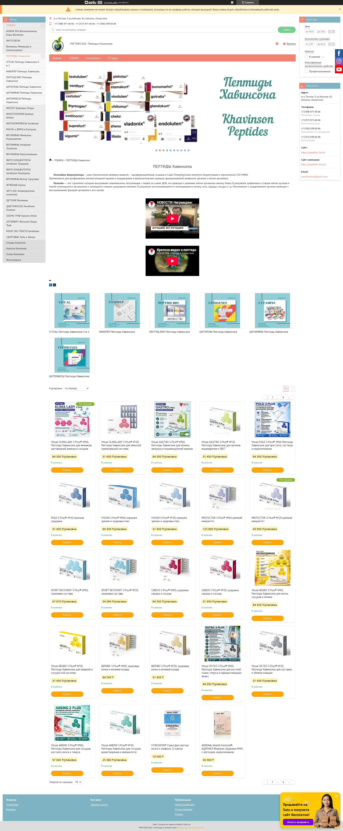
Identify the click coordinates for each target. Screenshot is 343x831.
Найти (287, 29)
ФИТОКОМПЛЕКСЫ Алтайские (22, 123)
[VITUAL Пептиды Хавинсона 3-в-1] (72, 310)
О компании (93, 58)
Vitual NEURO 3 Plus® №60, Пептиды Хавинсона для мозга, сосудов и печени (270, 593)
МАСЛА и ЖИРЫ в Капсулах (21, 129)
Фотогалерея (13, 259)
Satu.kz (187, 824)
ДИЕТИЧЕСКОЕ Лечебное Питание (20, 208)
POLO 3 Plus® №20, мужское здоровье (67, 519)
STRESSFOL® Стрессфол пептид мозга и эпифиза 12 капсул (170, 747)
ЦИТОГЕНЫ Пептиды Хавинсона (23, 86)
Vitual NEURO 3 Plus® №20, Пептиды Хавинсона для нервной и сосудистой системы (72, 669)
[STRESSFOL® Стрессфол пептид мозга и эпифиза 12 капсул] (172, 723)
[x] (54, 285)
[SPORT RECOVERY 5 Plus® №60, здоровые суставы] (72, 568)
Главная (57, 58)
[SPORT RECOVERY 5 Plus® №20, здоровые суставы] (122, 568)
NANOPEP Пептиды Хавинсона (22, 71)
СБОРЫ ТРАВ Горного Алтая (21, 215)
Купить (67, 469)
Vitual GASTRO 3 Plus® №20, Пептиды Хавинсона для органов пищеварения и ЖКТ (221, 445)
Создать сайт (110, 2)
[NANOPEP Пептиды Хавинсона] (122, 310)
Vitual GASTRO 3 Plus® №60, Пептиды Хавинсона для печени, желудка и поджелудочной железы (172, 445)
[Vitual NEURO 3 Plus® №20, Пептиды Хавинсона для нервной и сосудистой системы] (72, 644)
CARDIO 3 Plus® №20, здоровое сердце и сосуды (220, 591)
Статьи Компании (15, 254)
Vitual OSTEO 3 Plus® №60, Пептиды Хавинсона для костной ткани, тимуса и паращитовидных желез (222, 671)
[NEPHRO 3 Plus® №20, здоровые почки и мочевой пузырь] (172, 644)
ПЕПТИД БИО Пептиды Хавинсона (19, 79)
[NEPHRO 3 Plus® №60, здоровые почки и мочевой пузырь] (122, 644)
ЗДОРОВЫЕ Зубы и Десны (20, 237)
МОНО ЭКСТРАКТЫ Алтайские (22, 231)
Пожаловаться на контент (191, 827)
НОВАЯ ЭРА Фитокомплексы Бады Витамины (21, 33)
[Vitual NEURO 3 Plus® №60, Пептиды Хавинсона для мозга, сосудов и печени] (272, 568)
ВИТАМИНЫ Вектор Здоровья (22, 179)
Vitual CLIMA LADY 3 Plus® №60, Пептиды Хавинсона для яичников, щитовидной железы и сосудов (71, 445)
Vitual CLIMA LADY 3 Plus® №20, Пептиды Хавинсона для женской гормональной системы (121, 445)
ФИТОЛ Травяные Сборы (20, 108)
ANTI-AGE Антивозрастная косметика (20, 192)
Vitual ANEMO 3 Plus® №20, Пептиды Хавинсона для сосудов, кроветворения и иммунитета (121, 749)
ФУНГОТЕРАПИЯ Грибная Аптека (19, 115)
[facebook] (50, 285)
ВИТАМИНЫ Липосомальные (21, 154)
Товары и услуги (99, 804)
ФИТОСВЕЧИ (13, 40)
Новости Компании (16, 248)
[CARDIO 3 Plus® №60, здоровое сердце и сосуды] (172, 568)
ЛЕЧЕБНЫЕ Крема (16, 185)
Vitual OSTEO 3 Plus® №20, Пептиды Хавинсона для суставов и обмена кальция (272, 669)
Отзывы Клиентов (15, 242)
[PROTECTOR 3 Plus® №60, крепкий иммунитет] (222, 495)
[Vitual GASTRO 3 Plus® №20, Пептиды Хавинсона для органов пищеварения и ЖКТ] (222, 420)
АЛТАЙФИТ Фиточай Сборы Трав (21, 223)
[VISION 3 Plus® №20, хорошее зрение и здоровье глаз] (172, 495)
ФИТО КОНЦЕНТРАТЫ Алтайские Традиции (18, 161)
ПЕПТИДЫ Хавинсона (18, 56)
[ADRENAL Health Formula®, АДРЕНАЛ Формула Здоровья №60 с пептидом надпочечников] (222, 723)
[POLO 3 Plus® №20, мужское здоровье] (72, 495)
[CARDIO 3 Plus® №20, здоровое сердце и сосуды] (222, 568)
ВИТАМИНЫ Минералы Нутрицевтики (18, 137)
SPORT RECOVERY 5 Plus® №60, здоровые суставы (69, 591)
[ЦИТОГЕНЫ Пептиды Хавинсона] (223, 310)
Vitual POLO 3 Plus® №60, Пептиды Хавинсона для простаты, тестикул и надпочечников (272, 445)
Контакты (11, 809)
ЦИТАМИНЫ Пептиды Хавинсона (24, 92)
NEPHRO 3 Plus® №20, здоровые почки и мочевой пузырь (170, 667)
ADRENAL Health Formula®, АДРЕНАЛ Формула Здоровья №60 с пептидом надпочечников (222, 749)
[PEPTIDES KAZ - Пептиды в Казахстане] (58, 44)
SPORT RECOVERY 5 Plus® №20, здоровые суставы (119, 591)
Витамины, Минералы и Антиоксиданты (18, 48)
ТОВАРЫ (11, 25)
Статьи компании (183, 809)
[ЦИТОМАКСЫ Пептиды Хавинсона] (72, 355)
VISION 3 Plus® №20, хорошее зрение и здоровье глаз (169, 519)
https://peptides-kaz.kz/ (313, 164)
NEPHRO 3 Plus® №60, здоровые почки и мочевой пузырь (120, 667)
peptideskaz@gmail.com (314, 176)
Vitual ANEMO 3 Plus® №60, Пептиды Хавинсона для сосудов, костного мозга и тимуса (71, 749)
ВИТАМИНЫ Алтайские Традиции (18, 146)
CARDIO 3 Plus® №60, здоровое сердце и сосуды (170, 591)
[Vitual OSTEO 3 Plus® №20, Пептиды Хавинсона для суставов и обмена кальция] (272, 644)
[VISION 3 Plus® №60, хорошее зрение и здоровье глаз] (122, 495)
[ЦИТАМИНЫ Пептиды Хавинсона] (273, 310)
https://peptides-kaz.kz (313, 152)
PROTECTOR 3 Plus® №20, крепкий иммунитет (272, 519)
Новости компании (184, 804)
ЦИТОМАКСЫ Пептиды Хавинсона (18, 100)
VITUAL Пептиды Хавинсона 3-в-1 (23, 63)
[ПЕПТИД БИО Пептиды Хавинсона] (172, 310)
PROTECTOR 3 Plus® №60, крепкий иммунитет (222, 519)
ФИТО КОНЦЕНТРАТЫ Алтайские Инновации (18, 171)
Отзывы (112, 58)
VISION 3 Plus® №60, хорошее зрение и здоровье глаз (119, 519)
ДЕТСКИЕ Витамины (17, 200)
